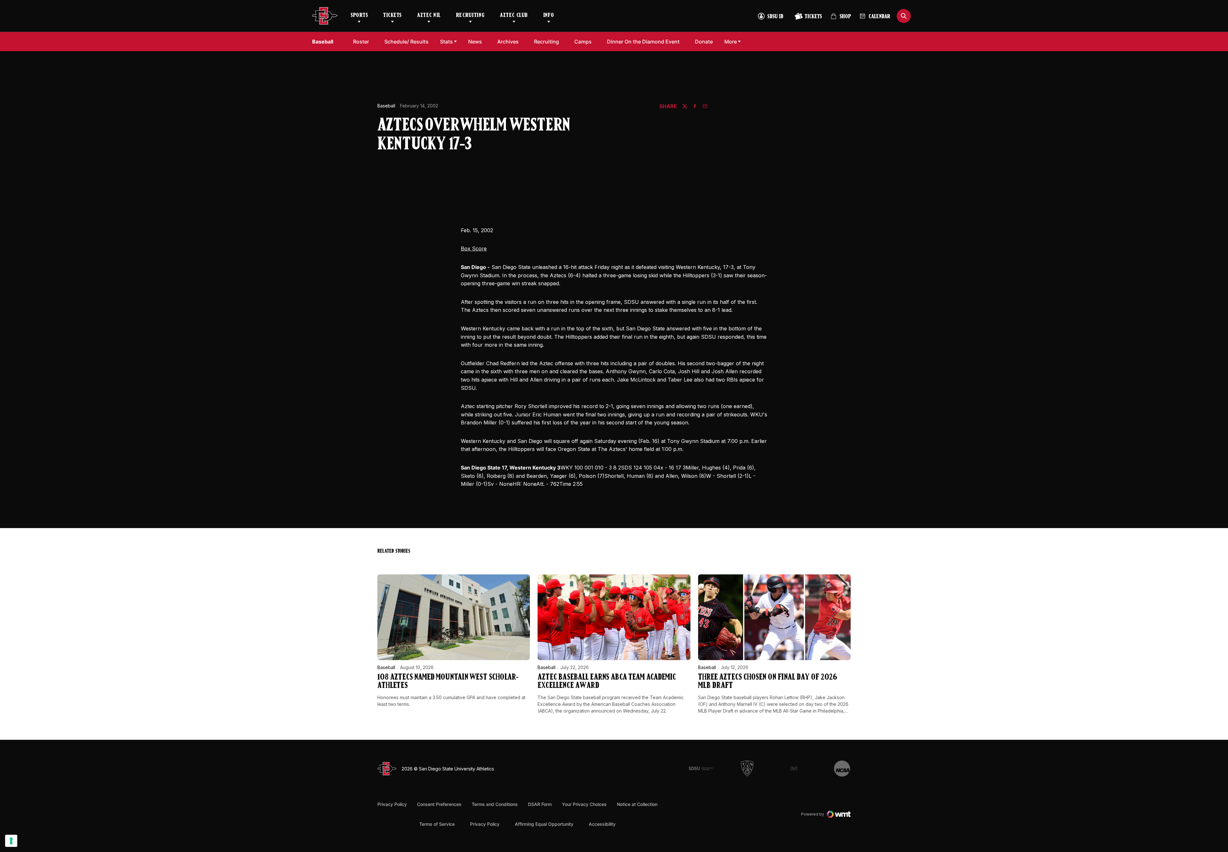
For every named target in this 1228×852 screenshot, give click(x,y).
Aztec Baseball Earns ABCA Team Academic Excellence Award (607, 681)
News (475, 41)
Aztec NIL (429, 16)
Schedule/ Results (406, 41)
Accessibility (602, 824)
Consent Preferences (439, 804)
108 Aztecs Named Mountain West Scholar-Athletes (448, 681)
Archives (508, 41)
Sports (359, 16)
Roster (361, 41)
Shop (840, 19)
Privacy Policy (392, 804)
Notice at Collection (637, 804)
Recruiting (470, 16)
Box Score (474, 248)
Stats (446, 41)
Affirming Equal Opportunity (544, 824)
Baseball (386, 105)
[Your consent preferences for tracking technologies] (11, 841)
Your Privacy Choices (584, 804)
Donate (706, 41)
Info (548, 16)
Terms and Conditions (495, 804)
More (730, 41)
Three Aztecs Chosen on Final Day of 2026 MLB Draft (767, 681)
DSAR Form (540, 804)
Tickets (392, 16)
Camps (584, 41)
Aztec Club (514, 16)
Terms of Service (437, 824)
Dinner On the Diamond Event (643, 41)
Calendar (879, 17)
